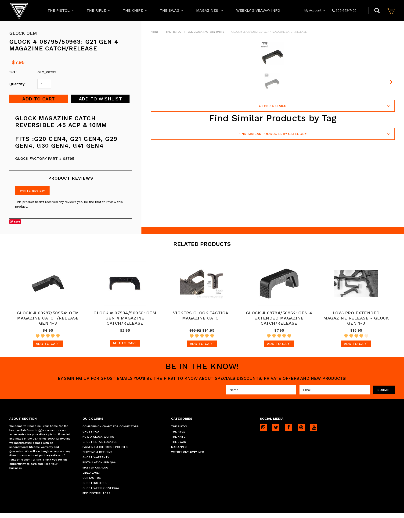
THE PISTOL (58, 10)
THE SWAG (169, 10)
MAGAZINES (207, 10)
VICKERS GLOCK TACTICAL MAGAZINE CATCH (202, 315)
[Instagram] (263, 427)
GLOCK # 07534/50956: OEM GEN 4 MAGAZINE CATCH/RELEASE (125, 318)
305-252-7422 (346, 10)
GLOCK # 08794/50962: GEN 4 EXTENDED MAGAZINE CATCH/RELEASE (279, 318)
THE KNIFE (133, 10)
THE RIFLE (96, 10)
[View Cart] (391, 10)
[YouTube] (313, 427)
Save (17, 221)
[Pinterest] (301, 427)
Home (155, 31)
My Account (312, 10)
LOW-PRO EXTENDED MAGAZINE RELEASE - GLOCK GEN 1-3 (356, 318)
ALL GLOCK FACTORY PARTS (206, 31)
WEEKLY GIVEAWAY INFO (258, 10)
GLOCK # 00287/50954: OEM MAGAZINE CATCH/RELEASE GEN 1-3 (48, 318)
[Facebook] (288, 427)
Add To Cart (48, 344)
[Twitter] (275, 427)
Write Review (32, 190)
